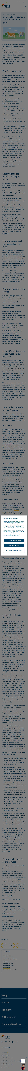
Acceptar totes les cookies (14, 540)
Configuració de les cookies (14, 550)
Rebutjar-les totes (14, 545)
